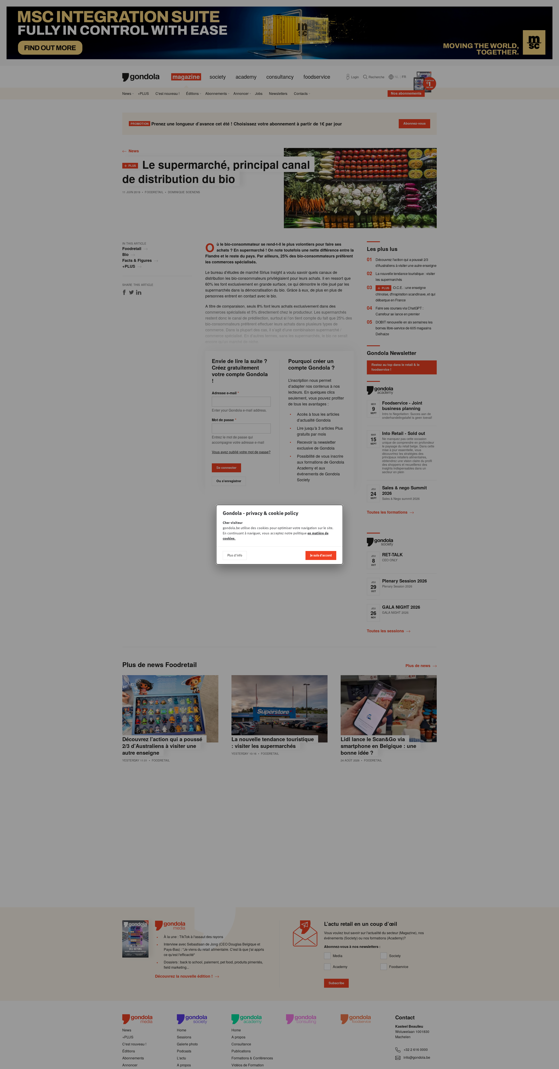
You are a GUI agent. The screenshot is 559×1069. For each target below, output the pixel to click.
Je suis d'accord (321, 555)
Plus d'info (234, 555)
